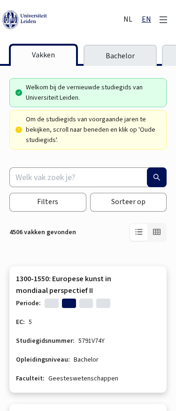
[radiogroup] (148, 232)
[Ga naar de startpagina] (62, 19)
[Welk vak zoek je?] (157, 177)
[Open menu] (163, 19)
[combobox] (88, 177)
